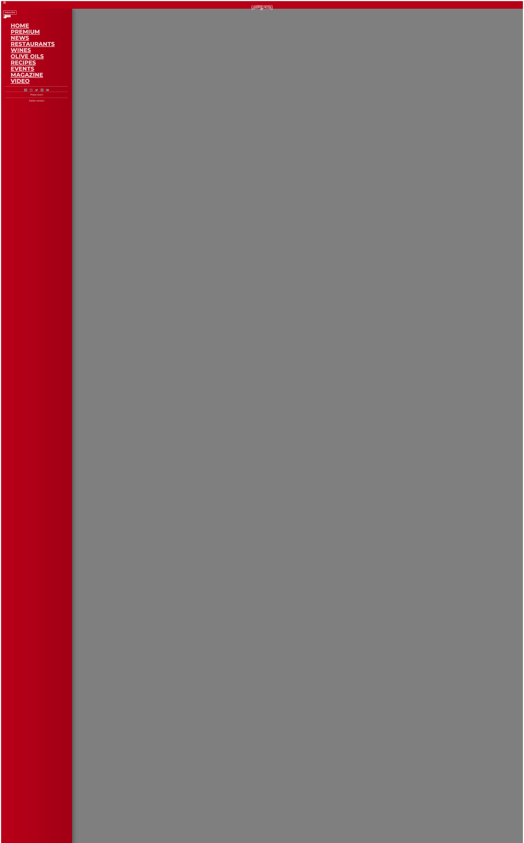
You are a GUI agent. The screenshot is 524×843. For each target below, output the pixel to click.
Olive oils (27, 56)
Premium (25, 31)
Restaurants (33, 44)
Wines (21, 50)
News (20, 37)
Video (20, 80)
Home (20, 25)
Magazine (27, 74)
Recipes (23, 62)
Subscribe (10, 12)
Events (22, 68)
